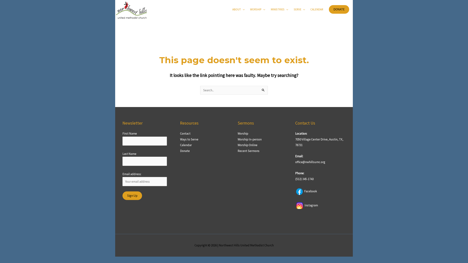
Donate (185, 151)
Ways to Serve (189, 139)
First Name (129, 134)
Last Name (129, 154)
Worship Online (247, 145)
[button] (339, 9)
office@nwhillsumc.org (310, 162)
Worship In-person (250, 139)
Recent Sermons (248, 151)
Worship (243, 134)
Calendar (186, 145)
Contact (185, 134)
